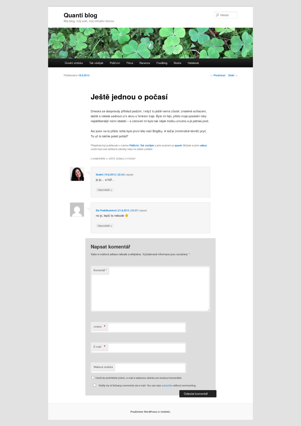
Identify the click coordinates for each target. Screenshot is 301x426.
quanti (178, 145)
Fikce (130, 63)
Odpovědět (104, 189)
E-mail (100, 346)
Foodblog (161, 63)
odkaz (203, 145)
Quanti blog (80, 14)
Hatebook (193, 63)
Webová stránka (103, 367)
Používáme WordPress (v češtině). (150, 411)
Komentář (100, 270)
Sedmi (99, 174)
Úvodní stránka (74, 63)
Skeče (177, 63)
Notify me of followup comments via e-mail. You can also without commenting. (147, 385)
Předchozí (217, 75)
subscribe (167, 385)
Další (232, 75)
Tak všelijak (96, 63)
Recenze (144, 63)
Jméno (100, 326)
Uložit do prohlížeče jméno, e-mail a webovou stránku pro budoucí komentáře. (138, 377)
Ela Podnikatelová (106, 210)
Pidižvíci (115, 63)
